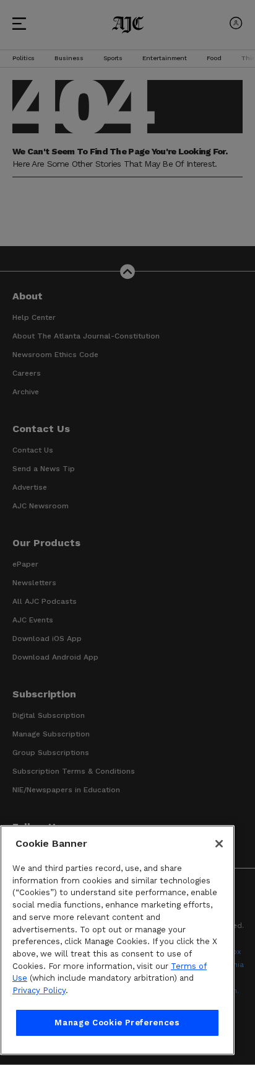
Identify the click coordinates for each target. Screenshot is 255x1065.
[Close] (219, 843)
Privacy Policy (39, 990)
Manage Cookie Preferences (116, 1022)
